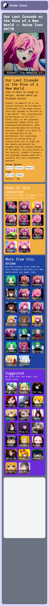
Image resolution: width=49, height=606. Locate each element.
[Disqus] (24, 507)
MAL (18, 179)
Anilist (9, 179)
